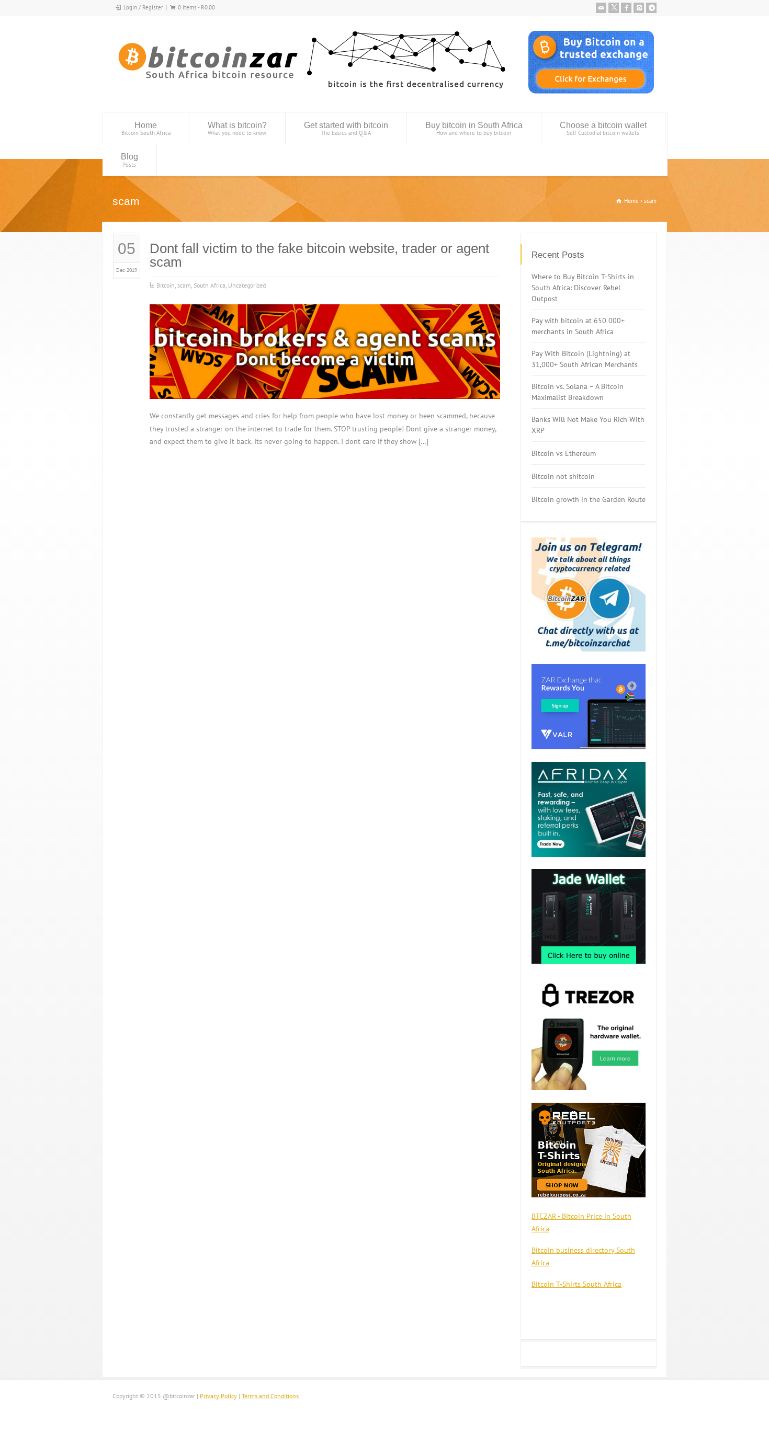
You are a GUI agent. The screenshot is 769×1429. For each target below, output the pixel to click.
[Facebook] (626, 8)
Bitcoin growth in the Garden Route (588, 499)
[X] (613, 8)
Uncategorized (247, 285)
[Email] (601, 8)
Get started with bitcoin (346, 129)
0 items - (196, 7)
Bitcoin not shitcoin (563, 476)
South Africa (209, 285)
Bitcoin (165, 285)
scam (184, 285)
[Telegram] (651, 8)
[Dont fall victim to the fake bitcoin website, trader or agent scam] (325, 386)
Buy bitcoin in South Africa (474, 129)
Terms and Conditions (270, 1396)
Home (146, 129)
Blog (129, 160)
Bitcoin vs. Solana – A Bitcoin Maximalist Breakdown (577, 392)
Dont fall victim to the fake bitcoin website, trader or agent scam (319, 255)
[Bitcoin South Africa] (308, 92)
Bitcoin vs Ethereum (563, 453)
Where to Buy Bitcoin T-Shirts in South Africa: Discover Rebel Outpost (582, 287)
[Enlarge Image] (325, 317)
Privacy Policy (218, 1396)
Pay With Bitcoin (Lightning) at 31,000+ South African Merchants (584, 359)
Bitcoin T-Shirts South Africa (576, 1284)
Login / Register (143, 7)
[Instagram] (639, 8)
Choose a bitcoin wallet (603, 129)
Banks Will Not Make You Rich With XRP (587, 425)
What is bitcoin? (237, 129)
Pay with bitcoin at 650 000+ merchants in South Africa (578, 326)
